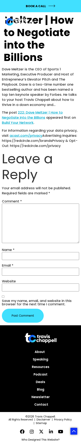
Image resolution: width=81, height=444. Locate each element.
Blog (40, 389)
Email (7, 265)
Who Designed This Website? (40, 440)
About (40, 352)
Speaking (40, 359)
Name (8, 250)
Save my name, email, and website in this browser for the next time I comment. (37, 302)
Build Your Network (18, 122)
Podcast (40, 374)
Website (9, 281)
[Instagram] (31, 431)
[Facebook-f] (22, 431)
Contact (41, 404)
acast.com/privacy (26, 135)
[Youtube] (60, 431)
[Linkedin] (51, 431)
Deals (40, 382)
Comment (12, 201)
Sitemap (42, 423)
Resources (40, 367)
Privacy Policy (63, 419)
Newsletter (40, 397)
